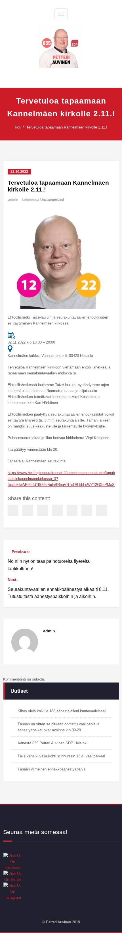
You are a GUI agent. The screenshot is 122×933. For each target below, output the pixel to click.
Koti (18, 127)
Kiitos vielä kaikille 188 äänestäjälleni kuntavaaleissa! (62, 711)
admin (13, 200)
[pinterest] (72, 510)
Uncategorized (52, 200)
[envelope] (57, 510)
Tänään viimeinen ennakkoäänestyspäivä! (52, 769)
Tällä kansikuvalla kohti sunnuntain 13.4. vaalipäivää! (61, 756)
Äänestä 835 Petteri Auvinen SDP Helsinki (52, 743)
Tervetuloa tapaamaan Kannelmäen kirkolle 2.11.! (66, 127)
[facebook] (13, 510)
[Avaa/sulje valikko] (61, 14)
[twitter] (27, 510)
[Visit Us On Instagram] (61, 891)
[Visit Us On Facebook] (61, 862)
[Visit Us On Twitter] (61, 877)
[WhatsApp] (86, 510)
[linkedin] (42, 510)
